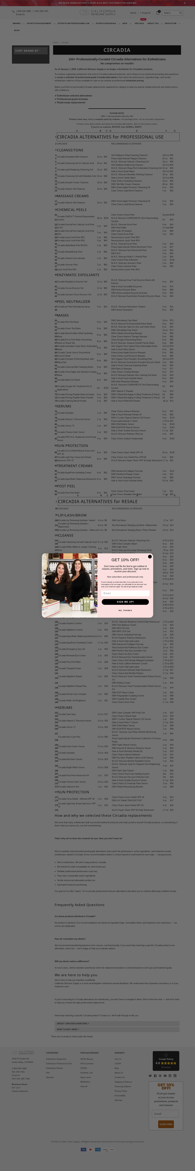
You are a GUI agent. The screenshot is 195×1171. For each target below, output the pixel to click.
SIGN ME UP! (125, 602)
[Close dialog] (150, 556)
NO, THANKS (125, 611)
